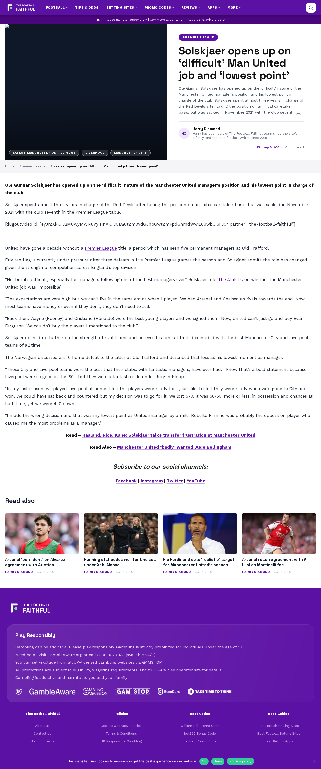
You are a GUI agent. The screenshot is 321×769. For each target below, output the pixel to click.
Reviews (189, 7)
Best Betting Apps (278, 741)
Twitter (175, 480)
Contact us (42, 733)
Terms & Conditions (121, 733)
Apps (212, 7)
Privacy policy (240, 761)
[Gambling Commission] (95, 691)
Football (55, 7)
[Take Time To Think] (210, 691)
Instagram (152, 480)
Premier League (198, 37)
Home (9, 166)
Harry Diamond (206, 129)
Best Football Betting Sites (278, 733)
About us (42, 726)
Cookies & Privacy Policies (121, 726)
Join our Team (42, 741)
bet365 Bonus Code (200, 733)
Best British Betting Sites (278, 726)
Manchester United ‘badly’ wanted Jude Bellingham (174, 447)
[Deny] (314, 761)
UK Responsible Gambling (121, 741)
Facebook (126, 480)
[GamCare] (169, 691)
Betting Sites (120, 7)
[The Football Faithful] (20, 8)
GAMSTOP (151, 662)
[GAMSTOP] (132, 691)
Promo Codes (158, 7)
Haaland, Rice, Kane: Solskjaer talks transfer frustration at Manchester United (168, 435)
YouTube (196, 480)
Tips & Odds (86, 7)
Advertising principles (204, 19)
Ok (204, 761)
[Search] (311, 8)
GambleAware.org (65, 654)
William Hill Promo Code (199, 726)
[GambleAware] (52, 691)
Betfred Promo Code (200, 741)
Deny (218, 761)
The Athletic (230, 279)
